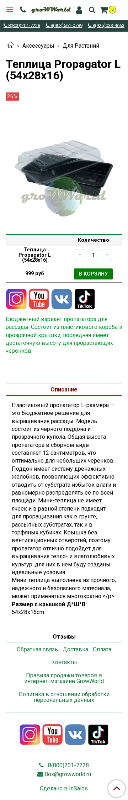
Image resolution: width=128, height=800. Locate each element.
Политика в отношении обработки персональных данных (64, 697)
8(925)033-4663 (107, 25)
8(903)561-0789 (65, 25)
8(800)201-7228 (23, 25)
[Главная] (10, 45)
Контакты (64, 662)
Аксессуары (38, 45)
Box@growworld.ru (67, 774)
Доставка (75, 649)
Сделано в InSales (64, 788)
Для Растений (81, 45)
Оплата (102, 649)
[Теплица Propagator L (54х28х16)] (64, 162)
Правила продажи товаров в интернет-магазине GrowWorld (64, 678)
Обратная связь (37, 649)
